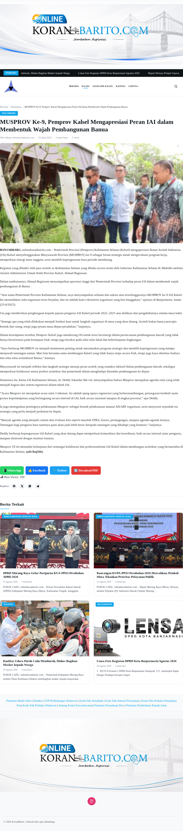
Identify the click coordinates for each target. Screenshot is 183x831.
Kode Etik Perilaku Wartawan (39, 705)
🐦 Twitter (60, 470)
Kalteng (121, 86)
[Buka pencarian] (175, 86)
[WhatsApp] (30, 486)
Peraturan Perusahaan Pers (109, 705)
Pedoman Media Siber (18, 700)
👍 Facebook (36, 470)
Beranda (74, 86)
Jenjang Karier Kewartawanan (75, 705)
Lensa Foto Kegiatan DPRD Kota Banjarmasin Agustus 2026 (88, 73)
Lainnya (133, 86)
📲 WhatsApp (12, 470)
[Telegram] (38, 486)
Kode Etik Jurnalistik (91, 700)
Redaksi (37, 700)
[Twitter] (22, 486)
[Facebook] (14, 486)
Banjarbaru (16, 106)
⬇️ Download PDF (86, 470)
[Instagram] (92, 801)
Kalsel (86, 86)
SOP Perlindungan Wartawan (60, 700)
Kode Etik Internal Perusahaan (122, 700)
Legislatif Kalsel (103, 86)
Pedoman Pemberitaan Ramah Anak (146, 705)
